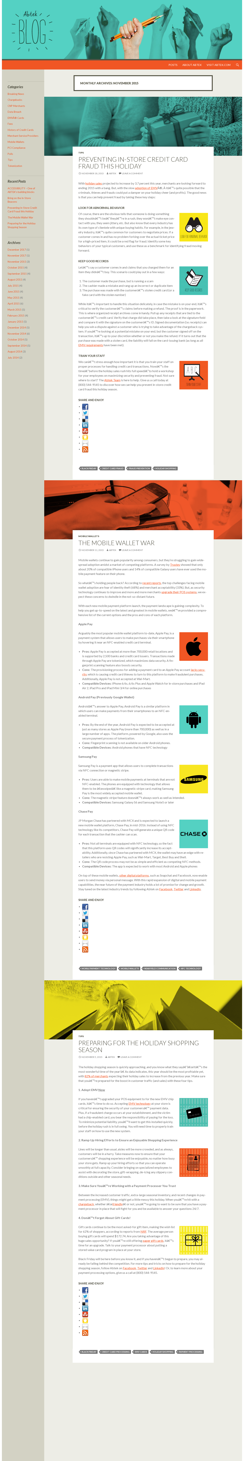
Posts (173, 64)
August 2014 (15, 351)
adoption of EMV (146, 188)
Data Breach (14, 111)
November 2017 (17, 255)
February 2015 (16, 315)
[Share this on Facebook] (85, 406)
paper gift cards (153, 1240)
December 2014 (17, 327)
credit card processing (116, 1352)
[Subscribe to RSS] (85, 449)
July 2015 (13, 285)
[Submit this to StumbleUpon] (85, 430)
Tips (81, 152)
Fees (10, 123)
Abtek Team (112, 380)
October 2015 (16, 267)
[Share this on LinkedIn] (85, 424)
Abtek (112, 173)
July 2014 (13, 357)
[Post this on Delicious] (85, 418)
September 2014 (17, 345)
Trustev (175, 564)
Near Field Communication (160, 968)
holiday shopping (165, 468)
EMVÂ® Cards (16, 117)
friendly (117, 1204)
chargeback (86, 1204)
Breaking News (16, 93)
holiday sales (93, 183)
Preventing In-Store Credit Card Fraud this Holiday (133, 162)
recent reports (151, 583)
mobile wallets (130, 968)
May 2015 (13, 297)
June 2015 (13, 291)
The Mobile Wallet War (116, 543)
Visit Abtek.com (218, 64)
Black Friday (89, 468)
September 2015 (17, 273)
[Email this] (85, 443)
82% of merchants (96, 1076)
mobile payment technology (99, 968)
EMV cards (141, 1352)
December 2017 (17, 249)
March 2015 (14, 309)
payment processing (190, 1352)
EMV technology (139, 1103)
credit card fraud (113, 468)
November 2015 (17, 261)
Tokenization (15, 165)
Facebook (166, 889)
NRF (143, 1231)
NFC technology (191, 968)
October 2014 (16, 339)
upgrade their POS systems (179, 592)
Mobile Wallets (88, 536)
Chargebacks (15, 99)
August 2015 (15, 279)
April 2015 (14, 303)
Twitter (179, 889)
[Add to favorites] (85, 437)
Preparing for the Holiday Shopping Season (138, 1046)
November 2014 (17, 333)
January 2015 (15, 321)
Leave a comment (132, 173)
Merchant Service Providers (23, 135)
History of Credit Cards (21, 129)
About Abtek (192, 64)
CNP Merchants (16, 105)
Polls (10, 153)
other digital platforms (134, 875)
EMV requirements (90, 345)
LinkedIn (195, 889)
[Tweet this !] (85, 412)
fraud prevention (139, 468)
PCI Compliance (16, 147)
